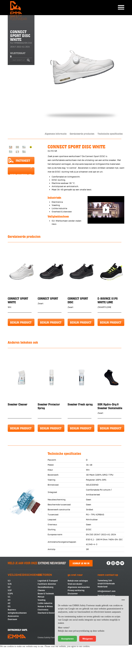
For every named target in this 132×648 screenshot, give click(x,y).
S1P (10, 590)
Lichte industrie (45, 603)
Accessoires (13, 616)
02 (9, 603)
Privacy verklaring (76, 590)
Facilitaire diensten (47, 584)
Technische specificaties (110, 133)
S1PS (10, 594)
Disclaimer (73, 594)
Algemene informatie (55, 133)
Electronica (43, 610)
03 (9, 600)
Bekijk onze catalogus (78, 581)
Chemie (41, 590)
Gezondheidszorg (45, 587)
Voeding (41, 600)
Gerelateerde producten (82, 133)
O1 (9, 606)
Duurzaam (12, 619)
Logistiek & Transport (48, 581)
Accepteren (67, 638)
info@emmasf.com (106, 591)
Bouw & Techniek (46, 594)
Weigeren (87, 638)
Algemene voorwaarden (79, 587)
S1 (9, 597)
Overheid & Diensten (47, 613)
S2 (9, 587)
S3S (10, 584)
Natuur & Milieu (45, 606)
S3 (9, 581)
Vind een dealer (75, 584)
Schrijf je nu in (81, 563)
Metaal (41, 597)
